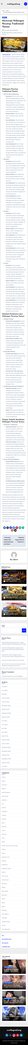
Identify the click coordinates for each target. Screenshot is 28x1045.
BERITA (4, 788)
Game (3, 842)
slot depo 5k (5, 943)
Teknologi (4, 918)
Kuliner (4, 17)
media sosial (5, 880)
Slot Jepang (5, 914)
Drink (3, 823)
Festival (4, 834)
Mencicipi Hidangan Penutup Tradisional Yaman (13, 24)
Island (3, 853)
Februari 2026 (6, 698)
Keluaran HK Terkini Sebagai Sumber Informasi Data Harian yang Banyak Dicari (13, 1002)
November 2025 (6, 705)
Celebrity (4, 800)
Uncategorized (6, 929)
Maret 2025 (5, 736)
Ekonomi (4, 826)
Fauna (3, 830)
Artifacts (4, 785)
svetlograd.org (13, 4)
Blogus (22, 1040)
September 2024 (6, 758)
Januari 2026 (5, 701)
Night (3, 906)
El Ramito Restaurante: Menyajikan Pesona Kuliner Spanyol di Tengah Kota (11, 579)
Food (3, 838)
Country (4, 815)
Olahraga (4, 910)
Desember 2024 (6, 747)
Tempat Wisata (6, 921)
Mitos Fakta (5, 891)
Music (3, 902)
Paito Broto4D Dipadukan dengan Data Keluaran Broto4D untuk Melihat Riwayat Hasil (13, 649)
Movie (3, 899)
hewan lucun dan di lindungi (10, 845)
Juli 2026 (4, 686)
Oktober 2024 (5, 755)
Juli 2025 (4, 720)
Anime (3, 781)
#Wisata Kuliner (18, 32)
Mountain (4, 895)
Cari (3, 625)
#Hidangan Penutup (9, 32)
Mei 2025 (4, 728)
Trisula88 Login (6, 946)
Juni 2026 (5, 690)
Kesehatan (5, 864)
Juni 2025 (4, 724)
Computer (4, 811)
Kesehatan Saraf (6, 868)
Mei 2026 (4, 694)
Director (4, 819)
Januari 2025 (5, 743)
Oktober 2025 (5, 709)
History (4, 849)
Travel (3, 925)
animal (3, 777)
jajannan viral (5, 857)
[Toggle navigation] (2, 4)
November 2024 (6, 751)
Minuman (4, 883)
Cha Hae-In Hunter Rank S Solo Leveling (13, 660)
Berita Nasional (6, 792)
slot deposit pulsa (6, 939)
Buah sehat (5, 796)
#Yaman (4, 34)
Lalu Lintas (5, 876)
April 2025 (4, 732)
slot (3, 935)
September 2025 (6, 713)
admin (8, 30)
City (3, 804)
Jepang (4, 861)
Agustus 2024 (6, 762)
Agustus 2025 (6, 717)
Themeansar (14, 1043)
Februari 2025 (6, 739)
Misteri (3, 887)
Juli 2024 (4, 766)
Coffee (4, 807)
